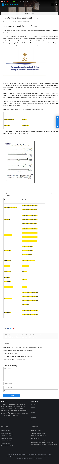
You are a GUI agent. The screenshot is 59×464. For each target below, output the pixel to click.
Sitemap (31, 458)
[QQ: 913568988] (57, 126)
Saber (32, 420)
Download (33, 412)
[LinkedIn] (24, 1)
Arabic (16, 1)
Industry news (18, 21)
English (4, 1)
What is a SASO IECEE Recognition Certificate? (15, 359)
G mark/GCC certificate (7, 435)
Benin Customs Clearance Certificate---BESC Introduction (22, 337)
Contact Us (33, 417)
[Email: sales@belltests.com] (57, 123)
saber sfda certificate (6, 438)
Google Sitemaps (38, 458)
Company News (34, 410)
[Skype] (27, 1)
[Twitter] (22, 1)
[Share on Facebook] (8, 328)
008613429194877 (41, 435)
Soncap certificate (5, 443)
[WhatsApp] (25, 1)
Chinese (10, 1)
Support (33, 415)
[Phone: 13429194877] (57, 117)
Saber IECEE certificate (7, 433)
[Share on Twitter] (10, 328)
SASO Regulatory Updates (10, 353)
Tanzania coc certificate (7, 445)
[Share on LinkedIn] (12, 328)
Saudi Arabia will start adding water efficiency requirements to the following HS (23, 347)
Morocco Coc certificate (7, 440)
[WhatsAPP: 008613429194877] (57, 120)
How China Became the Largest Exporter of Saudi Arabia (18, 356)
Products (33, 407)
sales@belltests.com (39, 433)
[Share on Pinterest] (13, 328)
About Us (33, 405)
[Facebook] (20, 1)
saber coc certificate (6, 430)
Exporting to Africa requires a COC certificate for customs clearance (28, 335)
